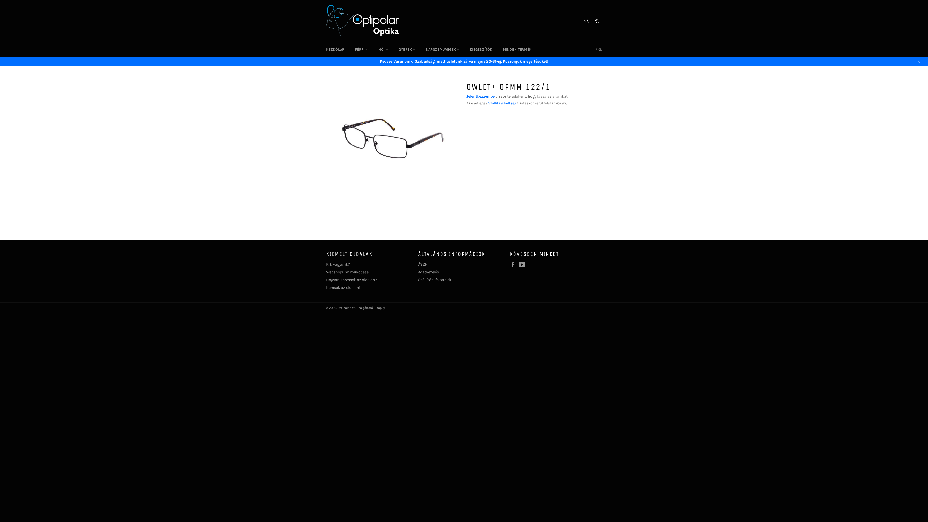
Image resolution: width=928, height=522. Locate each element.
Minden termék (517, 49)
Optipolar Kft (346, 308)
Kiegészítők (481, 49)
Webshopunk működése (347, 272)
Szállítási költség (502, 103)
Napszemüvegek (441, 49)
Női (382, 49)
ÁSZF (422, 264)
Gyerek (406, 49)
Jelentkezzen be (480, 96)
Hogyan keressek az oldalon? (351, 279)
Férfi (360, 49)
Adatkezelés (428, 272)
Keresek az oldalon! (343, 287)
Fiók (599, 49)
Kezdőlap (335, 49)
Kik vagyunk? (338, 264)
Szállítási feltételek (434, 279)
